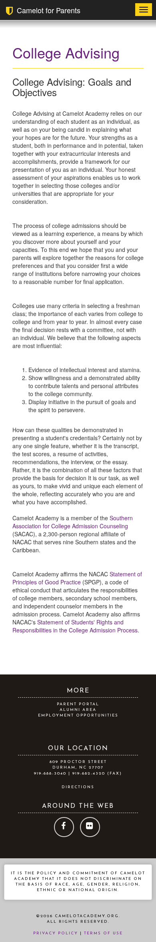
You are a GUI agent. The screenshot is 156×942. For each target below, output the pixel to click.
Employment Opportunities (78, 715)
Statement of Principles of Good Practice (77, 578)
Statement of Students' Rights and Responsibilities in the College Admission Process (75, 626)
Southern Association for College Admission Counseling (72, 522)
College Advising (66, 52)
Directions (78, 787)
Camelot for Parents (46, 10)
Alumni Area (78, 710)
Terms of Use (103, 933)
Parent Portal (78, 704)
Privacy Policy (55, 933)
